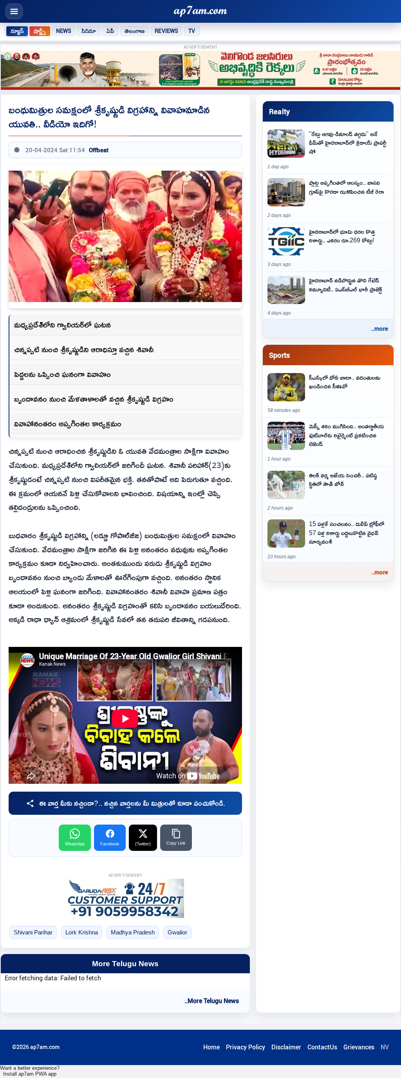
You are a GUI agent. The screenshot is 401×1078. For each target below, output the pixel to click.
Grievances (358, 1047)
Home (211, 1047)
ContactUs (322, 1047)
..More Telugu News (211, 1000)
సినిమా (88, 31)
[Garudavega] (125, 898)
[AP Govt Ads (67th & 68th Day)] (200, 70)
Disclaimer (286, 1047)
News (64, 31)
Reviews (166, 31)
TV (191, 31)
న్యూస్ (17, 31)
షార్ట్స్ (39, 31)
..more (379, 328)
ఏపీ (110, 31)
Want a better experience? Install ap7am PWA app (30, 1071)
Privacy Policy (245, 1047)
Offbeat (98, 150)
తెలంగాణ (135, 31)
